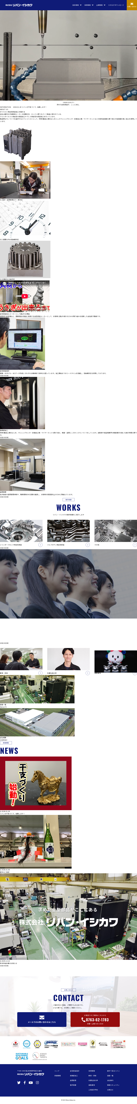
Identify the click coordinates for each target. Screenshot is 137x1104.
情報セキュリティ (113, 1085)
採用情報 (92, 1071)
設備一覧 (110, 1075)
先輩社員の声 (93, 1080)
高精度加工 (74, 1075)
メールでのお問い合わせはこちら (42, 1022)
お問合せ (110, 1090)
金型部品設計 (74, 1071)
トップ (57, 1071)
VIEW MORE (4, 375)
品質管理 (73, 1080)
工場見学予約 (93, 1090)
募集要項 (92, 1085)
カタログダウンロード (116, 5)
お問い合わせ (132, 6)
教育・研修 (92, 1075)
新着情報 (58, 1075)
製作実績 (73, 1085)
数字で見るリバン (113, 1071)
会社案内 (110, 1080)
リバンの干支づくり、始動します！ (23, 107)
